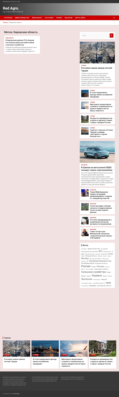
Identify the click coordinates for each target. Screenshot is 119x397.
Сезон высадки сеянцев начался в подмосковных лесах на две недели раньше (101, 209)
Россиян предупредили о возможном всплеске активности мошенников (101, 222)
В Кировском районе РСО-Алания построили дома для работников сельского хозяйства (20, 42)
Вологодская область (90, 254)
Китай (110, 254)
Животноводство (22, 18)
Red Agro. (11, 8)
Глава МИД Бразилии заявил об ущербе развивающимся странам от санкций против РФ (101, 195)
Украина (96, 275)
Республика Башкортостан (100, 261)
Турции (83, 276)
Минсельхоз (37, 18)
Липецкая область (91, 256)
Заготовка (49, 18)
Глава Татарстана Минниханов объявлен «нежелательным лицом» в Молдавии (101, 234)
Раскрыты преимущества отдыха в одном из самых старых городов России (101, 120)
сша (108, 282)
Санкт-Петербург (90, 269)
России (85, 266)
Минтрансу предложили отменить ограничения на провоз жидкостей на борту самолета (101, 107)
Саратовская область (101, 269)
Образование (105, 258)
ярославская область (104, 285)
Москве (105, 256)
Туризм (59, 18)
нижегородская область (86, 283)
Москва (100, 256)
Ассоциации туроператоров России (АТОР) (94, 250)
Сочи (108, 272)
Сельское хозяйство (93, 271)
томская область (85, 285)
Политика (83, 261)
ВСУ (101, 251)
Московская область (96, 258)
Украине (105, 276)
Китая (82, 256)
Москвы (85, 258)
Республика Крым (87, 263)
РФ (87, 261)
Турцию (88, 276)
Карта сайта (80, 18)
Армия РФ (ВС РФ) (94, 249)
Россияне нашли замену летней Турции (14, 360)
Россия (100, 266)
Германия (98, 254)
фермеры (93, 285)
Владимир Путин (107, 251)
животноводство (96, 279)
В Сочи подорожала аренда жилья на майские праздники (101, 94)
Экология (68, 18)
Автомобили (84, 249)
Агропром (8, 18)
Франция (110, 276)
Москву (109, 256)
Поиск (111, 35)
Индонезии (104, 254)
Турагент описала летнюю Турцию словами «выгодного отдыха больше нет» (101, 133)
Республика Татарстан (101, 263)
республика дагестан (99, 283)
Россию (93, 266)
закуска (104, 279)
